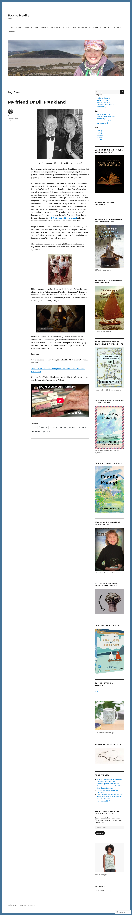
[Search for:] (107, 92)
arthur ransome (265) (104, 121)
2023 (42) (100, 137)
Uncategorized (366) (103, 102)
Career (26, 27)
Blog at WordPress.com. (27, 905)
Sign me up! (100, 833)
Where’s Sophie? (100, 27)
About (10, 27)
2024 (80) (100, 135)
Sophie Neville (18, 15)
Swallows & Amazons (81, 27)
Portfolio (66, 27)
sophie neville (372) (103, 114)
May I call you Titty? (103, 801)
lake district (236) (102, 123)
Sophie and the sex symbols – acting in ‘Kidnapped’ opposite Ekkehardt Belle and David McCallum (110, 797)
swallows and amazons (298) (106, 117)
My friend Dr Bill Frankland (37, 102)
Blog (36, 27)
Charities (115, 27)
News (43, 27)
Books (18, 27)
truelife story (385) (103, 100)
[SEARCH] (122, 92)
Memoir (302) (101, 107)
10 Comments (12, 121)
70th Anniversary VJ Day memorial (63, 218)
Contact (11, 32)
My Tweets (98, 692)
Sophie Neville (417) (103, 98)
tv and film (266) (102, 119)
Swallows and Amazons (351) (106, 104)
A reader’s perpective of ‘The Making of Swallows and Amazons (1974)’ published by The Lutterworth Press (110, 782)
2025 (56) (100, 133)
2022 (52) (100, 139)
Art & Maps (55, 27)
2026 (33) (100, 131)
